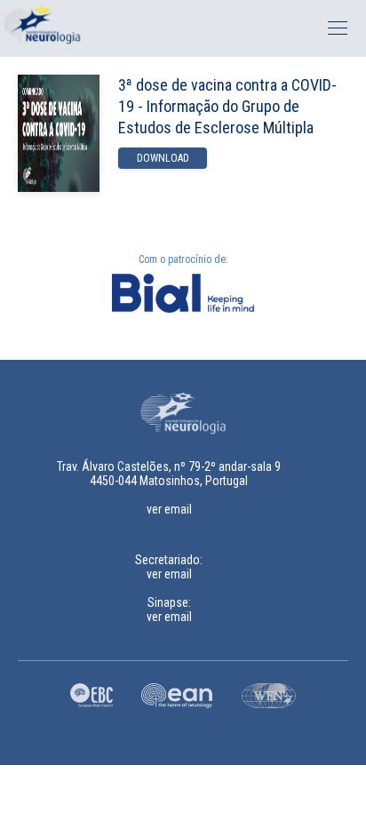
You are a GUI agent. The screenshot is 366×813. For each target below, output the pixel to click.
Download (163, 158)
